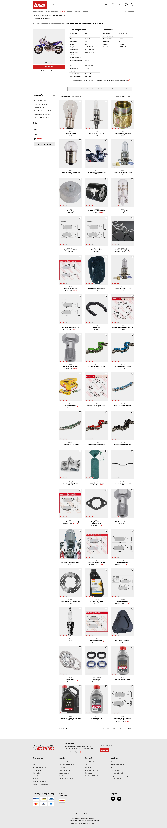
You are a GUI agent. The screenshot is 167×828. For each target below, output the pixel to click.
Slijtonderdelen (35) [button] (40, 101)
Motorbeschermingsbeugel (122, 250)
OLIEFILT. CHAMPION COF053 (96, 211)
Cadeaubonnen (37, 776)
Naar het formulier (127, 88)
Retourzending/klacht (39, 781)
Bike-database (37, 770)
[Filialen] (113, 5)
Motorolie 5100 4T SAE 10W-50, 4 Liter (70, 718)
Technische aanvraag (39, 767)
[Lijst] (110, 97)
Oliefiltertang (70, 211)
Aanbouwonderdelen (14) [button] (41, 117)
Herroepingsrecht (116, 770)
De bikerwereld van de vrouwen (68, 762)
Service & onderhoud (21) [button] (41, 104)
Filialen (87, 765)
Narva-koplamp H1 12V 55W (96, 133)
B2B (34, 765)
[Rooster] (107, 96)
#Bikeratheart (63, 767)
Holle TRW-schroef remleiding (70, 366)
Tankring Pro (96, 327)
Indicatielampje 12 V (122, 211)
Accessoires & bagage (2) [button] (42, 107)
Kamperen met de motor (66, 778)
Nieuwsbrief (36, 773)
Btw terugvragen (90, 773)
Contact (35, 762)
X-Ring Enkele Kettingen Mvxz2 (122, 405)
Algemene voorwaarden (118, 765)
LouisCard (36, 778)
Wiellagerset (96, 679)
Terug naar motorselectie (42, 18)
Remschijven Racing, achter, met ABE (96, 405)
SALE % (40, 138)
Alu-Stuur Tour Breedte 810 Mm (122, 483)
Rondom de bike (64, 773)
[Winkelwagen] (132, 5)
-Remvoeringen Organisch (70, 288)
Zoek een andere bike (47, 71)
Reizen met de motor (65, 770)
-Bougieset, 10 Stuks (70, 405)
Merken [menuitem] (69, 11)
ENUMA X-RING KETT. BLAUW (123, 366)
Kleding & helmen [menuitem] (38, 11)
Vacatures (88, 767)
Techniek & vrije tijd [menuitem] (52, 11)
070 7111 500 (45, 749)
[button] (106, 5)
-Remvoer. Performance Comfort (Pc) (70, 522)
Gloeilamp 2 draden (70, 133)
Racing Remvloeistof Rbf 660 (122, 679)
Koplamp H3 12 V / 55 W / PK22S (123, 172)
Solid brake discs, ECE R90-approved (70, 601)
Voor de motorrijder (64, 776)
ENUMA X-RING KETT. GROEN (96, 366)
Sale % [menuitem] (62, 11)
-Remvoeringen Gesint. (96, 250)
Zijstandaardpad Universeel (122, 640)
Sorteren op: (118, 97)
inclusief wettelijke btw (83, 818)
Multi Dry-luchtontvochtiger (96, 483)
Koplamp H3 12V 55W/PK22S (123, 288)
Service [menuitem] (85, 11)
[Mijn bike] (119, 5)
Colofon (113, 762)
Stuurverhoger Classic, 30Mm (70, 483)
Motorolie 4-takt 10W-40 (96, 601)
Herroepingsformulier (117, 773)
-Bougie (70, 640)
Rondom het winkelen (91, 770)
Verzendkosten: (71, 820)
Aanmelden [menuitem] (131, 11)
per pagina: (75, 97)
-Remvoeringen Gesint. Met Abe (70, 327)
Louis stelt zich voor (91, 762)
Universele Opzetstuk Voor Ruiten (97, 172)
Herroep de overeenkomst (40, 784)
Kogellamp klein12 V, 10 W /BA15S (70, 172)
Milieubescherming (117, 778)
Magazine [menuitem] (77, 11)
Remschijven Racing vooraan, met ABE (122, 327)
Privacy (113, 767)
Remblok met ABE (70, 679)
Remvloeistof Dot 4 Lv (96, 718)
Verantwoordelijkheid (91, 776)
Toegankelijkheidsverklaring (119, 776)
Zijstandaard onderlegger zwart (96, 288)
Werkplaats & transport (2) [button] (42, 114)
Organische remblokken (70, 250)
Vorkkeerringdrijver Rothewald (122, 133)
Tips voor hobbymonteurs (66, 765)
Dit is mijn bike (48, 66)
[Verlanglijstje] (126, 5)
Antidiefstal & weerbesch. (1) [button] (43, 111)
